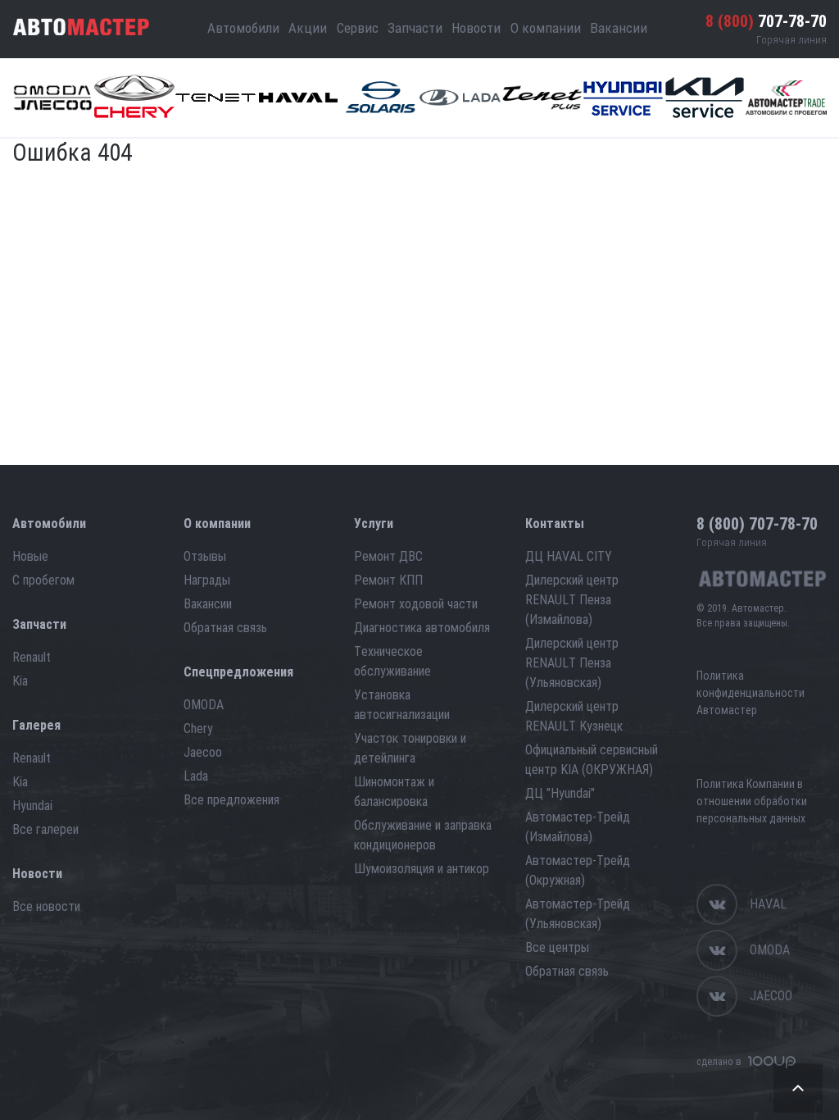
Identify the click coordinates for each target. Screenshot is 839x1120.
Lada (196, 776)
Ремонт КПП (388, 580)
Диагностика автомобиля (422, 627)
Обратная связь (225, 627)
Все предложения (231, 800)
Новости (476, 28)
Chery (198, 728)
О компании (545, 28)
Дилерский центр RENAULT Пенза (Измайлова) (572, 599)
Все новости (46, 906)
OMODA (204, 705)
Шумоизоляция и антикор (421, 868)
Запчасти (415, 28)
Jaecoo (203, 752)
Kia (20, 681)
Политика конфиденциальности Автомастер (750, 693)
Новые (30, 556)
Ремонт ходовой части (416, 604)
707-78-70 (766, 21)
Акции (307, 28)
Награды (207, 580)
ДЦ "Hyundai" (560, 793)
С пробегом (43, 580)
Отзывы (205, 556)
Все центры (557, 947)
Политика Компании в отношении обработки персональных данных (751, 801)
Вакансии (618, 28)
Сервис (358, 28)
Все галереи (45, 829)
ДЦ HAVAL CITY (568, 556)
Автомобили (243, 28)
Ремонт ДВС (388, 556)
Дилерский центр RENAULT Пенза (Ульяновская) (572, 662)
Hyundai (32, 805)
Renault (31, 657)
